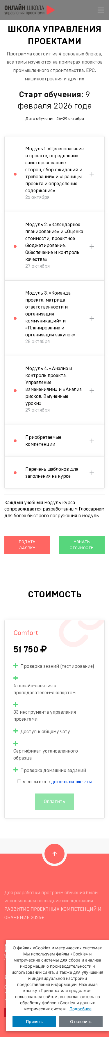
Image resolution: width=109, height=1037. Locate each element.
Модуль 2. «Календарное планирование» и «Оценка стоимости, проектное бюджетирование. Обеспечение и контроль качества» (54, 245)
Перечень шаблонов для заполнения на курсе (51, 473)
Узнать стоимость (82, 545)
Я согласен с (57, 782)
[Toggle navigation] (101, 10)
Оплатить (54, 801)
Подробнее (80, 1008)
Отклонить (81, 1021)
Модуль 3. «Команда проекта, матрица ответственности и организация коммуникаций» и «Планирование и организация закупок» (50, 317)
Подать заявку (27, 545)
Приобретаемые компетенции (43, 441)
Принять (34, 1021)
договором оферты (71, 782)
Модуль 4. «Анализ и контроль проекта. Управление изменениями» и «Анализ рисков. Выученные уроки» (53, 389)
